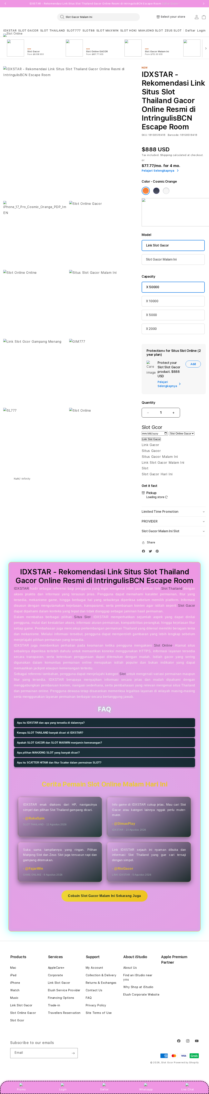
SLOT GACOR (28, 30)
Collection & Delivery (101, 975)
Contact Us (94, 990)
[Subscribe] (73, 1053)
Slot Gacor (186, 605)
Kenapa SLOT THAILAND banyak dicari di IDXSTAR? (50, 732)
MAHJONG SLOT (150, 30)
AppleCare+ (56, 967)
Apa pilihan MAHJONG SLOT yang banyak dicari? (48, 752)
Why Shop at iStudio (138, 987)
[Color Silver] (166, 191)
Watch (15, 990)
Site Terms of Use (99, 1012)
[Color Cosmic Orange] (146, 191)
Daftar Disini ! (170, 3)
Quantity (148, 403)
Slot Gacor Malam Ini (161, 259)
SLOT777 (74, 30)
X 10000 (152, 301)
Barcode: (173, 135)
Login (63, 1089)
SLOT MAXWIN (107, 30)
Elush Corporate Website (141, 994)
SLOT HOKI (128, 30)
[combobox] (98, 17)
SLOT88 (88, 30)
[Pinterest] (158, 552)
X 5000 (151, 315)
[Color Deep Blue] (156, 191)
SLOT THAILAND (52, 30)
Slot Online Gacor (23, 1012)
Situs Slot (82, 617)
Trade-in (54, 1005)
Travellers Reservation (64, 1012)
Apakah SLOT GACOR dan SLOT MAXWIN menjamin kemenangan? (59, 742)
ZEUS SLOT (173, 30)
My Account (94, 967)
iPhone (15, 982)
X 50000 (152, 287)
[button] (10, 30)
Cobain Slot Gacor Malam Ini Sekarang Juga (104, 896)
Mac (13, 967)
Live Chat (187, 1089)
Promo (21, 1089)
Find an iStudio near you (137, 977)
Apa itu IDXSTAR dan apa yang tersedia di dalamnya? (51, 722)
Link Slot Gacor (157, 245)
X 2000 (151, 329)
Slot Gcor (17, 1020)
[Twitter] (151, 552)
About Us (130, 967)
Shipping (166, 155)
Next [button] (204, 4)
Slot (122, 674)
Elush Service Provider (64, 990)
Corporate (55, 975)
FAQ (89, 997)
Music (14, 997)
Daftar (104, 1089)
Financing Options (61, 997)
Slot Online (163, 645)
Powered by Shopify (186, 1062)
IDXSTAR (10, 30)
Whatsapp (146, 1089)
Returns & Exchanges (101, 982)
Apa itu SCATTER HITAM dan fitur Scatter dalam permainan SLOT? (59, 762)
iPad (13, 975)
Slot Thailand (171, 588)
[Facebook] (144, 552)
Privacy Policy (96, 1005)
